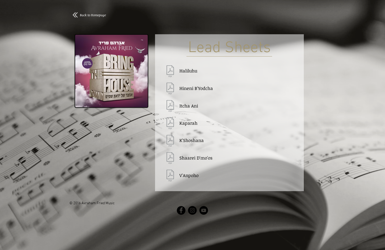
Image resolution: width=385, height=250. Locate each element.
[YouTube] (203, 210)
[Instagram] (192, 210)
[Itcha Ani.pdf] (170, 106)
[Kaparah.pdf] (170, 123)
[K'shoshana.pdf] (170, 141)
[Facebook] (181, 210)
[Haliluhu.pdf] (170, 71)
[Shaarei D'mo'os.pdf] (170, 158)
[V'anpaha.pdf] (170, 176)
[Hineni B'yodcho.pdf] (170, 89)
